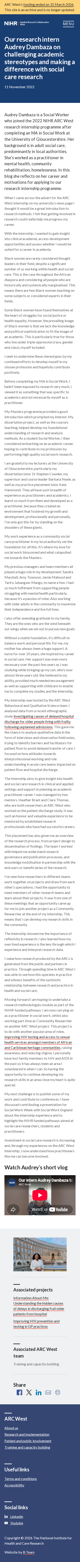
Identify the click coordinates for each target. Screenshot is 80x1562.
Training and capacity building (27, 1447)
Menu (69, 24)
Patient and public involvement (27, 1441)
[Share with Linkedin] (38, 1392)
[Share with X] (29, 1392)
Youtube (16, 1523)
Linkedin (16, 1516)
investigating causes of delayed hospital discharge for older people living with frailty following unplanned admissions (39, 721)
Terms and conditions (20, 1478)
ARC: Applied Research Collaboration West (26, 24)
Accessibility (14, 1485)
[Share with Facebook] (19, 1392)
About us (11, 1428)
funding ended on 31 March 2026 (48, 4)
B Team (28, 1552)
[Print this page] (57, 1392)
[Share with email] (48, 1392)
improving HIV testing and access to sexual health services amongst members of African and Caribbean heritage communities (38, 1042)
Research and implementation (26, 1434)
